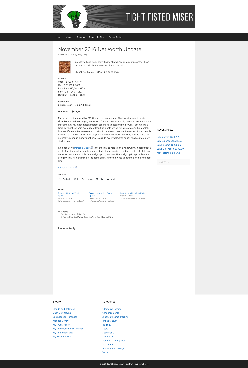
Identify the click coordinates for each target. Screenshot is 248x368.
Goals (105, 328)
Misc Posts (107, 344)
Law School (108, 336)
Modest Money (60, 320)
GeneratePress (142, 364)
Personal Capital (82, 147)
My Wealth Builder (62, 336)
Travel (105, 352)
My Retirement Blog (63, 332)
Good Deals (108, 332)
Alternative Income (111, 309)
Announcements (110, 313)
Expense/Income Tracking (115, 317)
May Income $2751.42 (168, 153)
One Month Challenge (113, 348)
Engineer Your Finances (65, 317)
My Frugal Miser (61, 324)
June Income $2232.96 (169, 145)
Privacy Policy (115, 37)
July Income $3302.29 (168, 137)
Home (58, 37)
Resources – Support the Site (90, 37)
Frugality (64, 211)
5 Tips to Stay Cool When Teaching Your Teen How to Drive (87, 217)
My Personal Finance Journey (68, 328)
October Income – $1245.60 (73, 214)
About (69, 37)
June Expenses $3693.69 (170, 149)
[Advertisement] (173, 85)
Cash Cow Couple (62, 313)
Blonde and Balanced (64, 309)
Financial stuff (109, 320)
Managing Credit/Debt (113, 340)
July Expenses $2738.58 (169, 141)
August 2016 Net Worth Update (133, 193)
